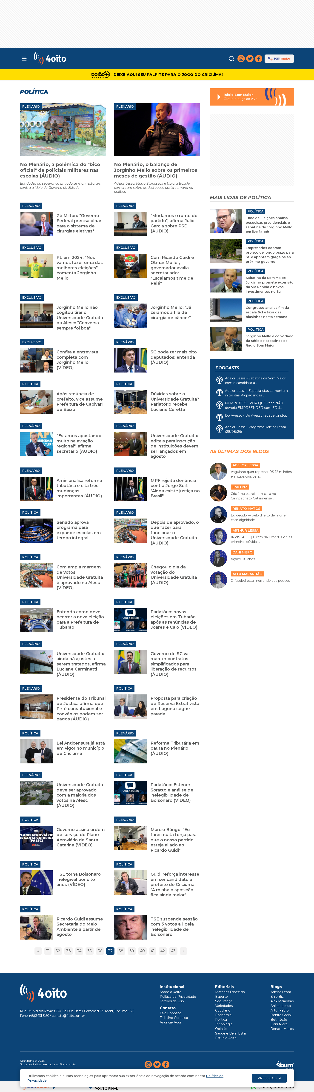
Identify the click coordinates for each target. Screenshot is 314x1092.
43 (173, 951)
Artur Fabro (280, 1010)
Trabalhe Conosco (174, 1018)
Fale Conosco (170, 1013)
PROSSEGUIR (269, 1078)
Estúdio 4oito (226, 1038)
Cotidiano (222, 1010)
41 (152, 951)
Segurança (223, 1001)
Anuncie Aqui (170, 1022)
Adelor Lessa (281, 992)
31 (48, 951)
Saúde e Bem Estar (230, 1033)
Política (30, 384)
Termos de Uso (172, 1001)
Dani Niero (279, 1024)
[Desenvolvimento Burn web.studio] (285, 1064)
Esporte (221, 997)
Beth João (279, 1019)
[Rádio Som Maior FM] (279, 58)
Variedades (224, 1006)
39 (131, 951)
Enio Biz (277, 997)
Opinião (221, 1029)
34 (79, 951)
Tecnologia (223, 1024)
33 (68, 951)
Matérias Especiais (230, 992)
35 (89, 951)
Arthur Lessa (281, 1006)
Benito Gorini (281, 1015)
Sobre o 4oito (170, 992)
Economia (223, 1015)
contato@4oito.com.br (68, 1016)
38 (121, 951)
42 (162, 951)
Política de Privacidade (178, 997)
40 (142, 951)
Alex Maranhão (282, 1001)
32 (58, 951)
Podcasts (227, 367)
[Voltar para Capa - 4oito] (70, 59)
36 (100, 951)
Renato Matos (282, 1029)
